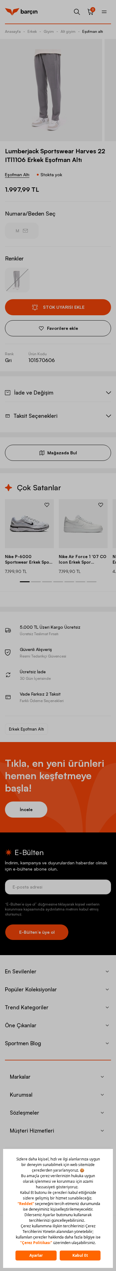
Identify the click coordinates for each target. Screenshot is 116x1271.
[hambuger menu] (104, 12)
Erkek (32, 31)
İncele (26, 809)
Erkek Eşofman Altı (26, 729)
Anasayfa (13, 31)
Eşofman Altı (17, 174)
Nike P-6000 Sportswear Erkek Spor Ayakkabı (28, 559)
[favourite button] (47, 505)
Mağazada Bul (62, 452)
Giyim (49, 31)
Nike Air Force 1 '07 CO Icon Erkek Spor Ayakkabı (82, 559)
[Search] (77, 11)
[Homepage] (21, 11)
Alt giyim (68, 31)
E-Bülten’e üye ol (37, 932)
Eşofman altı (92, 31)
